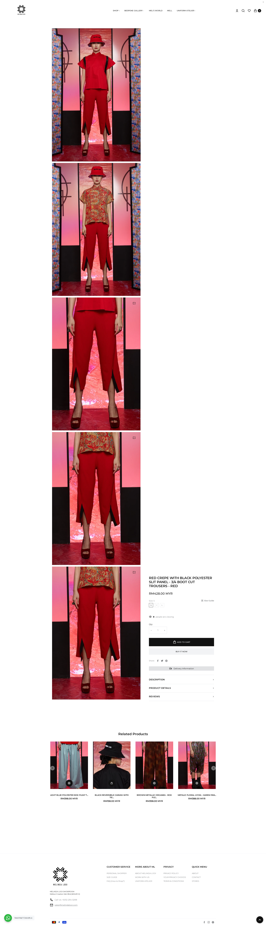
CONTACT (196, 877)
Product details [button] (160, 688)
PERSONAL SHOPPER (116, 873)
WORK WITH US (142, 877)
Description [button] (157, 679)
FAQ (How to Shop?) (116, 881)
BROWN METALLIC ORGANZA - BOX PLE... (154, 796)
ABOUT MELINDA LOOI (145, 873)
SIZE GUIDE (112, 877)
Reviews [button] (154, 696)
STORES (195, 881)
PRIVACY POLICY (171, 873)
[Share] (158, 661)
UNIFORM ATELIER (143, 881)
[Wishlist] (249, 10)
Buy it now (181, 651)
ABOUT (195, 873)
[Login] (237, 10)
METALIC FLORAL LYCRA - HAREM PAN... (197, 795)
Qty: (151, 624)
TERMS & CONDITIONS (173, 881)
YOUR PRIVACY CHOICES (174, 877)
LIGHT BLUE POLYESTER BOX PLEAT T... (69, 795)
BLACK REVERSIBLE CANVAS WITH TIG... (112, 796)
